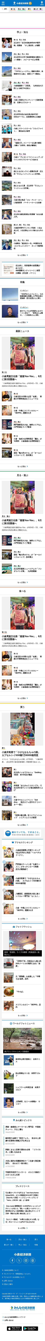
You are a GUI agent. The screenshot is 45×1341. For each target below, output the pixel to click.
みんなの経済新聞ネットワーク (22, 1308)
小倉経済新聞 (20, 3)
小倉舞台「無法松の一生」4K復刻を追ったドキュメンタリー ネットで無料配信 (28, 245)
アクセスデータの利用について (14, 1277)
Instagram (25, 1260)
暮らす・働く (38, 9)
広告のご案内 (8, 1284)
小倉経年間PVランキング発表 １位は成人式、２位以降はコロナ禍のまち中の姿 (28, 230)
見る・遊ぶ (21, 9)
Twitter (19, 1260)
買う (29, 9)
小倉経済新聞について (11, 1270)
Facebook (12, 1260)
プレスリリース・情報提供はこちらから (17, 1274)
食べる (13, 9)
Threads (32, 1260)
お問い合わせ (8, 1281)
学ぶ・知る (22, 40)
